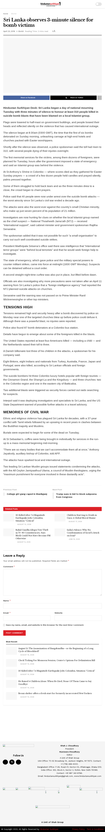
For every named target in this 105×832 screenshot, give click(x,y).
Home (5, 14)
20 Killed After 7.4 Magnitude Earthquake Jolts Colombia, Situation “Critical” (30, 518)
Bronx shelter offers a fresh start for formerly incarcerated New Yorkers (55, 693)
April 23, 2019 (9, 31)
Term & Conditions (95, 829)
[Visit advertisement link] (52, 712)
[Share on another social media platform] (99, 98)
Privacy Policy (78, 829)
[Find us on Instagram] (18, 762)
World (13, 14)
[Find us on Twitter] (11, 762)
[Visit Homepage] (50, 4)
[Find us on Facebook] (5, 762)
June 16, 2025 (74, 539)
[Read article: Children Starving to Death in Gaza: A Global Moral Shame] (60, 517)
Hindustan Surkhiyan (49, 829)
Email (7, 613)
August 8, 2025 (23, 542)
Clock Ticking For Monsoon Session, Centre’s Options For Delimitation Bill (56, 660)
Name (7, 600)
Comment (9, 566)
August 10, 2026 (24, 524)
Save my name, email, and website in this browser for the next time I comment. (45, 625)
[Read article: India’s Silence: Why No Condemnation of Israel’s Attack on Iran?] (60, 532)
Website (58, 613)
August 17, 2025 (75, 521)
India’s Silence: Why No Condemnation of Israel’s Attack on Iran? (83, 533)
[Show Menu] (4, 4)
